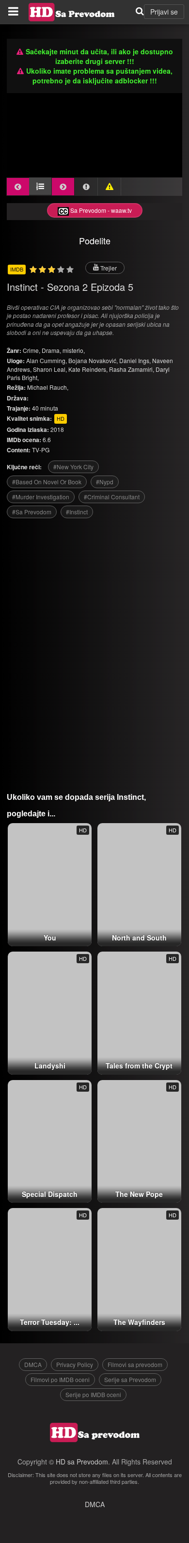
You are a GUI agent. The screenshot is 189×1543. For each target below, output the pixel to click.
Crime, (32, 350)
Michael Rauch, (47, 387)
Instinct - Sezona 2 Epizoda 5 (70, 287)
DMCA (33, 1364)
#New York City (73, 466)
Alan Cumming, (46, 360)
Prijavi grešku (109, 186)
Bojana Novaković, (93, 360)
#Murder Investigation (40, 497)
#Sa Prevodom (31, 512)
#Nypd (104, 481)
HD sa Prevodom (82, 1461)
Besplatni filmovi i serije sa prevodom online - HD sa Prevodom (71, 12)
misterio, (74, 350)
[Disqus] (94, 651)
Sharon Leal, (50, 369)
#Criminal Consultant (112, 497)
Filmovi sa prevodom (135, 1364)
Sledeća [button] (63, 186)
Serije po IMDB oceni (93, 1394)
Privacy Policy (74, 1364)
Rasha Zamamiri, (131, 369)
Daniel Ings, (135, 360)
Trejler (108, 268)
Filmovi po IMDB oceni (60, 1379)
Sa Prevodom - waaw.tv (100, 210)
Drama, (52, 350)
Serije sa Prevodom (130, 1379)
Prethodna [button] (18, 186)
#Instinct (77, 512)
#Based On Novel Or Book (46, 481)
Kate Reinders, (88, 369)
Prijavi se (164, 11)
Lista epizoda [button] (40, 186)
